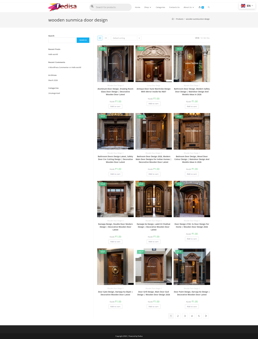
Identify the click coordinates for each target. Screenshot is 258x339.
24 (205, 38)
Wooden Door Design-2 (192, 221)
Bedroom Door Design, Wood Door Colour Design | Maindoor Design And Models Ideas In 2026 (191, 159)
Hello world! (53, 54)
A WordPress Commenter (58, 67)
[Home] (173, 19)
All (208, 38)
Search (51, 36)
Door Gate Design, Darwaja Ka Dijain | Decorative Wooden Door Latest (115, 293)
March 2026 (53, 80)
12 (201, 38)
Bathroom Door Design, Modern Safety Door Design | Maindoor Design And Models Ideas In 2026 (192, 92)
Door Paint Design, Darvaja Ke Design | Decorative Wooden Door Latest (192, 293)
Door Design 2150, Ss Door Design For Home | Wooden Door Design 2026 (192, 225)
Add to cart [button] (115, 106)
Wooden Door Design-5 (115, 153)
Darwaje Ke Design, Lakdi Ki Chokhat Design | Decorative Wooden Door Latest (153, 227)
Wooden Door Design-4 (115, 85)
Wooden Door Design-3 (154, 153)
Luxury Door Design (153, 85)
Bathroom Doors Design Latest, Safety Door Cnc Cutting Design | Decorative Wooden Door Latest (115, 159)
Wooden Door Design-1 (192, 85)
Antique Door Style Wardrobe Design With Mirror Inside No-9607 (154, 90)
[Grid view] (100, 38)
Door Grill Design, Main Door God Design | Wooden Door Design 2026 (153, 293)
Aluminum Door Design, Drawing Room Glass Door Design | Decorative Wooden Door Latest (115, 92)
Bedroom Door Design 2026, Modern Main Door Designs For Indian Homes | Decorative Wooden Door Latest (153, 159)
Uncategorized (54, 93)
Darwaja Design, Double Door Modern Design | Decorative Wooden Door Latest (115, 227)
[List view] (106, 38)
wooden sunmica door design (198, 19)
